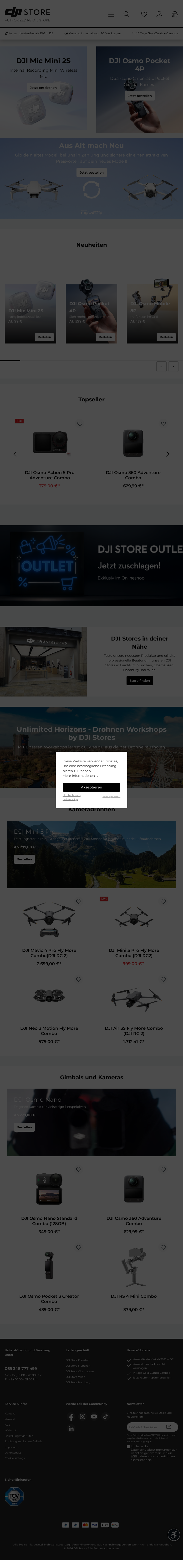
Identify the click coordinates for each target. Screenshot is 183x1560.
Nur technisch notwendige (72, 797)
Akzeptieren (91, 787)
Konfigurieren (111, 796)
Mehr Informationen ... (80, 775)
